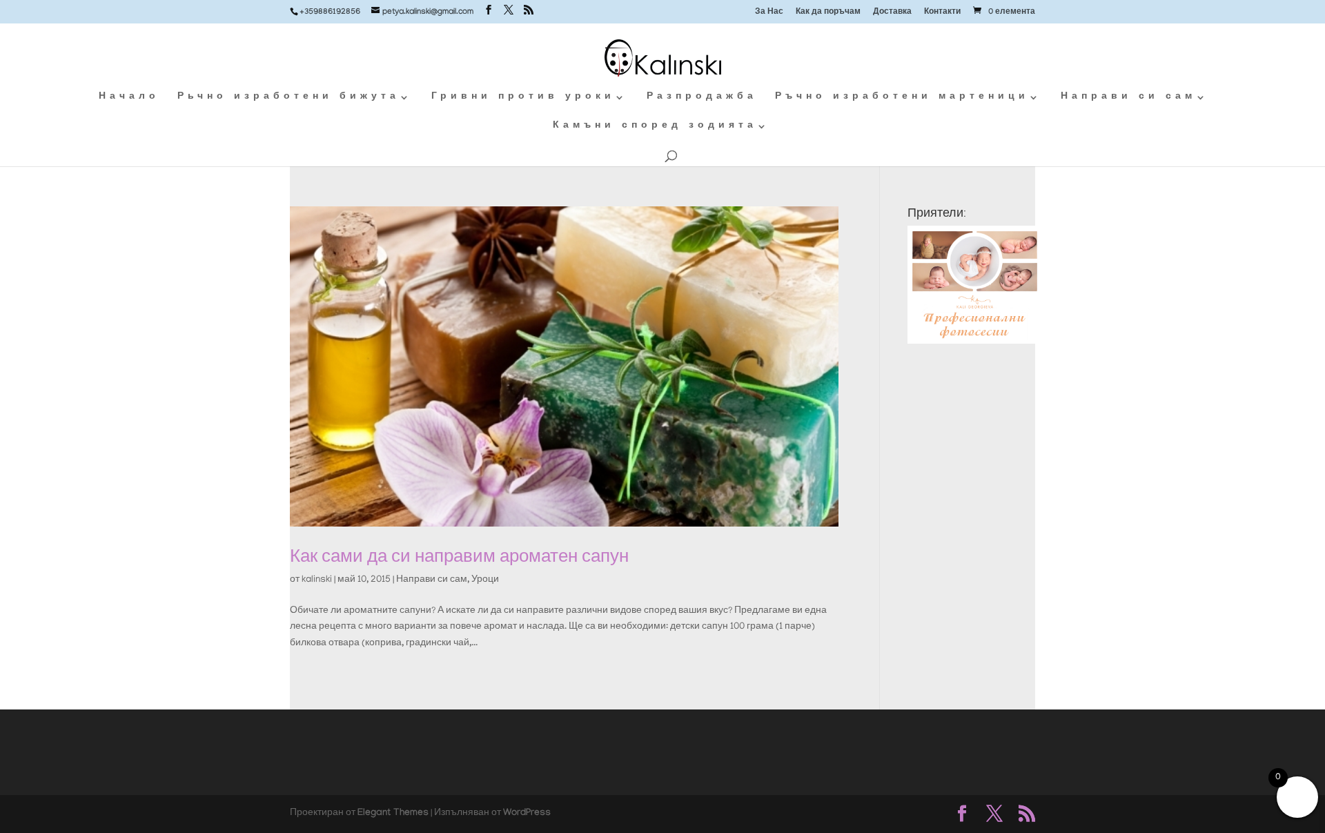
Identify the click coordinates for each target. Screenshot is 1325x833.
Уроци (485, 580)
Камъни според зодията (655, 126)
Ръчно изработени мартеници (902, 97)
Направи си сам (1128, 97)
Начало (129, 97)
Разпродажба (702, 97)
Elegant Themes (393, 813)
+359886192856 (330, 12)
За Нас (769, 12)
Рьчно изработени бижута (288, 97)
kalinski (317, 580)
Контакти (942, 12)
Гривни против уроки (523, 97)
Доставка (892, 12)
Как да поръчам (828, 12)
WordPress (527, 813)
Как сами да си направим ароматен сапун (459, 556)
